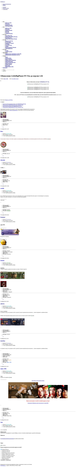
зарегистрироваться (14, 110)
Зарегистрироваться (7, 4)
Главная (4, 7)
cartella (2, 188)
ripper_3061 (6, 78)
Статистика (5, 9)
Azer (1, 422)
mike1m (2, 303)
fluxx (1, 131)
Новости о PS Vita (8, 99)
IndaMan (2, 340)
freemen (2, 260)
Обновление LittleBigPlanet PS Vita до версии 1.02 (13, 107)
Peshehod (2, 217)
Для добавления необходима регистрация (7, 438)
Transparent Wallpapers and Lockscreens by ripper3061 (38, 403)
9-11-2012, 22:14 (15, 78)
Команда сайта (6, 8)
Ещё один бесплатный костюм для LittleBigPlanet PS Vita (14, 103)
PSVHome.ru (2, 1)
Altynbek (2, 160)
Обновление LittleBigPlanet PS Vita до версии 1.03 (13, 105)
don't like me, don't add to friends (38, 380)
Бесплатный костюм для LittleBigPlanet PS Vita (12, 106)
